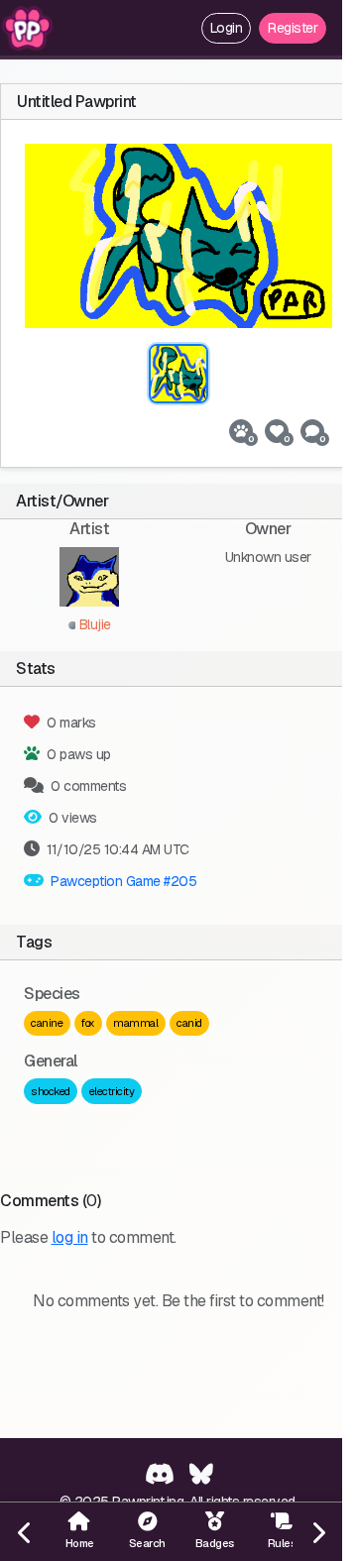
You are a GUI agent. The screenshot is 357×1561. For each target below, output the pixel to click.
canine (46, 1023)
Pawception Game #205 (123, 881)
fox (88, 1023)
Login (226, 28)
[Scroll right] (317, 1532)
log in (70, 1237)
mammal (135, 1023)
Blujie (93, 624)
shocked (50, 1091)
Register (292, 28)
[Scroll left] (25, 1532)
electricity (112, 1091)
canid (189, 1023)
